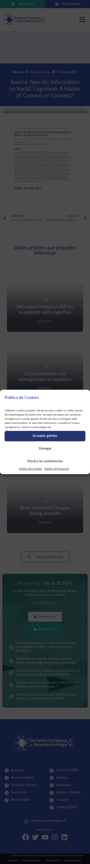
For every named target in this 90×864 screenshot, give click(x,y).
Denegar (45, 448)
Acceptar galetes (45, 436)
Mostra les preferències (45, 461)
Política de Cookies (30, 468)
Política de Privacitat (56, 468)
